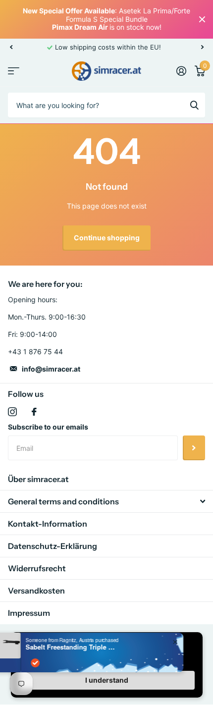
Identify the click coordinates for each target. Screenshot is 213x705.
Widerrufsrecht (37, 568)
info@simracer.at (51, 369)
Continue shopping (107, 237)
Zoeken (194, 105)
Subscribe (194, 447)
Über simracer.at (38, 479)
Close (202, 19)
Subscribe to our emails (48, 427)
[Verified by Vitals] (55, 662)
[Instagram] (12, 411)
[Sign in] (181, 71)
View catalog (13, 71)
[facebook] (34, 412)
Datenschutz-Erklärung (52, 546)
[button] (11, 47)
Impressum (29, 613)
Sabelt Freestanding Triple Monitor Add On (90, 647)
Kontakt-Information (47, 524)
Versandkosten (36, 591)
